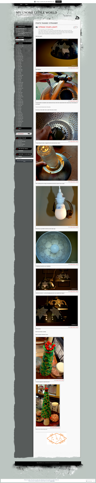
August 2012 (20, 122)
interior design (67, 31)
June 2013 (19, 108)
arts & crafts (52, 30)
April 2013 (19, 111)
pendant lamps (54, 32)
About (26, 4)
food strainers (46, 31)
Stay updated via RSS (67, 15)
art (47, 30)
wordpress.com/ (20, 145)
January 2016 (20, 92)
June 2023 (19, 63)
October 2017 (20, 86)
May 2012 (19, 125)
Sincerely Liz (20, 142)
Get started (58, 1)
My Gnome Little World (36, 12)
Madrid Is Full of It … (21, 31)
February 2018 (20, 83)
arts (48, 30)
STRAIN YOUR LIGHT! (47, 27)
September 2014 (20, 96)
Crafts (49, 29)
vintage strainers (59, 33)
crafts (63, 30)
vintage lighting (53, 33)
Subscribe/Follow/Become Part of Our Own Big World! (24, 161)
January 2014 (20, 99)
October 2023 (20, 59)
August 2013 (20, 105)
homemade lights (62, 31)
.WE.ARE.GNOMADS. (21, 144)
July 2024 (19, 49)
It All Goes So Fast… (21, 29)
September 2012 (20, 121)
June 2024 (19, 50)
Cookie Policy (52, 481)
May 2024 (19, 52)
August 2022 (20, 66)
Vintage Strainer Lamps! (74, 67)
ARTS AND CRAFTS (57, 30)
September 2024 (20, 46)
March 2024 (20, 53)
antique (41, 30)
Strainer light (70, 32)
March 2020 (20, 76)
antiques (44, 30)
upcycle (39, 33)
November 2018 (20, 82)
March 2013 (20, 112)
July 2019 (19, 79)
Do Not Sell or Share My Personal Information (52, 462)
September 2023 (20, 60)
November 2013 (20, 102)
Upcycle (51, 29)
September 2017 (20, 88)
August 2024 (20, 47)
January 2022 (20, 69)
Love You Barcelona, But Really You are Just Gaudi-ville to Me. (24, 33)
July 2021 (19, 72)
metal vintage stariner (47, 32)
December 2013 (20, 101)
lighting (71, 31)
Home (21, 4)
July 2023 (19, 62)
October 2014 (20, 95)
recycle (63, 32)
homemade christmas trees (53, 31)
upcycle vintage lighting (45, 33)
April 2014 (19, 98)
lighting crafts (40, 32)
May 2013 (19, 109)
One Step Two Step (21, 28)
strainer (66, 32)
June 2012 (19, 124)
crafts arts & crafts (67, 30)
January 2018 (20, 85)
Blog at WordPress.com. (40, 462)
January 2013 (20, 115)
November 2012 (20, 118)
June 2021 (19, 73)
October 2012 (20, 119)
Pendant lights (59, 32)
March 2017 (20, 89)
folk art (42, 31)
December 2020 (20, 75)
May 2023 (19, 65)
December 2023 (20, 56)
